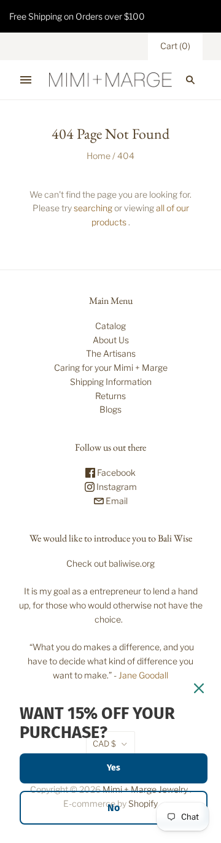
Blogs (110, 409)
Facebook (115, 472)
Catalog (110, 325)
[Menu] (25, 79)
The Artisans (111, 353)
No (113, 808)
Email (116, 500)
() (175, 46)
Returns (110, 395)
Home (98, 155)
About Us (111, 340)
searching (93, 208)
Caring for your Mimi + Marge (111, 367)
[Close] (199, 688)
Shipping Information (111, 381)
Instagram (116, 486)
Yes (113, 768)
